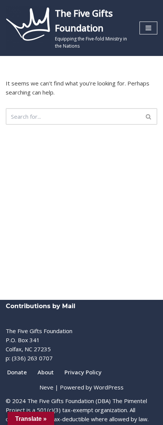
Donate (17, 372)
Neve (46, 387)
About (46, 372)
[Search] (148, 116)
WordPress (109, 387)
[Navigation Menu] (148, 28)
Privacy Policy (83, 372)
